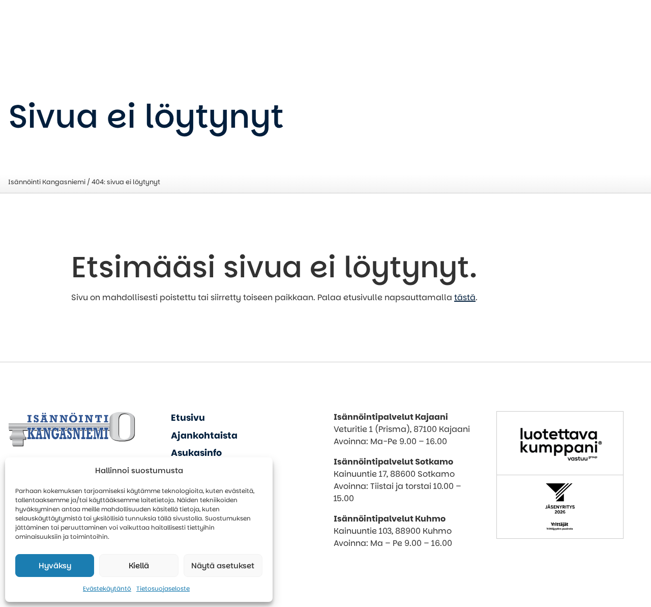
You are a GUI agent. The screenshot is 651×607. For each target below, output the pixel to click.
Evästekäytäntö (107, 588)
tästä (465, 297)
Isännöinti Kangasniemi (46, 182)
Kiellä (139, 565)
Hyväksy (55, 565)
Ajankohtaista (204, 435)
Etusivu (188, 418)
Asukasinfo (196, 453)
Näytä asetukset (222, 565)
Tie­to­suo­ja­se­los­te (163, 588)
